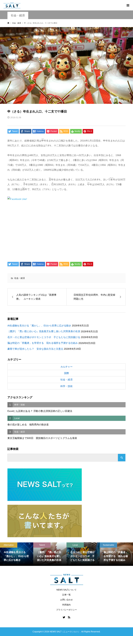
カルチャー (66, 366)
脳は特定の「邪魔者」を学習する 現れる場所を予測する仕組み (42, 343)
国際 (66, 373)
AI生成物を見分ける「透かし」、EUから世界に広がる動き (39, 325)
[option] (17, 554)
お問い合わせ (66, 599)
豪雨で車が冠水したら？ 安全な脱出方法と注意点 (35, 348)
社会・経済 (18, 15)
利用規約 (66, 605)
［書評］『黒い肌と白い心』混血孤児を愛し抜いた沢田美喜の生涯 (43, 331)
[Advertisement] (66, 230)
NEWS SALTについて (66, 590)
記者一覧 (66, 594)
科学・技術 (66, 386)
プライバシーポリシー (66, 610)
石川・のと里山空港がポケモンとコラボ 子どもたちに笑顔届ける (43, 337)
